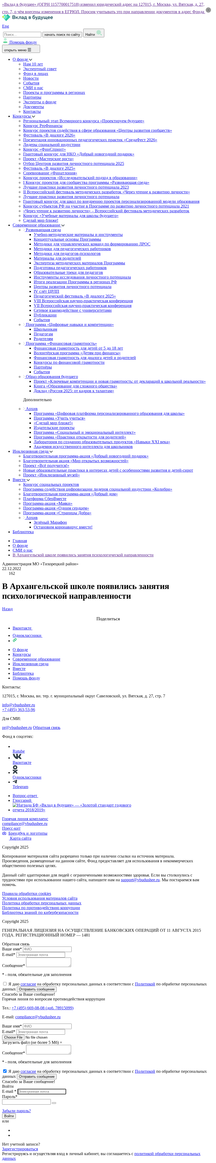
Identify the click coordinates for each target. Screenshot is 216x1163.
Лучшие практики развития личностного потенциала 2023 (76, 187)
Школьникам (45, 329)
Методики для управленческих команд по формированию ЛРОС (92, 244)
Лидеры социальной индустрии (51, 144)
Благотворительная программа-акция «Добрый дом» (70, 494)
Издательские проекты (54, 427)
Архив (31, 408)
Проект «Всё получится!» (46, 465)
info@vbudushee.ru (18, 705)
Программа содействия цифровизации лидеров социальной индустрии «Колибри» (97, 489)
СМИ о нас (33, 87)
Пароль (9, 1096)
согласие (28, 984)
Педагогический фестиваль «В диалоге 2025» (75, 296)
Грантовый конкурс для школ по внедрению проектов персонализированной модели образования (111, 201)
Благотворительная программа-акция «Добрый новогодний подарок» (86, 456)
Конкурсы (22, 116)
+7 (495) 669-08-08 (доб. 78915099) (42, 1008)
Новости (31, 78)
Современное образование (37, 225)
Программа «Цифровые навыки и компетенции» (69, 324)
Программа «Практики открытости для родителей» (80, 437)
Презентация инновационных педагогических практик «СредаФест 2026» (90, 140)
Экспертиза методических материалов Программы (79, 263)
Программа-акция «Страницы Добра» (57, 513)
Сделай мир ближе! (40, 220)
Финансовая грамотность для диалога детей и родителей (85, 357)
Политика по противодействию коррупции (41, 907)
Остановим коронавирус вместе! (63, 527)
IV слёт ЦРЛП (46, 291)
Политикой (145, 984)
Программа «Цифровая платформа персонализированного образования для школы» (109, 413)
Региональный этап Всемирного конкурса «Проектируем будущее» (83, 121)
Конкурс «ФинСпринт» (44, 149)
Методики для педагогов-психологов (67, 253)
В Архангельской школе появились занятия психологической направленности (83, 555)
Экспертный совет (40, 69)
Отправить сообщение (37, 989)
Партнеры (32, 97)
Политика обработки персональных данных (41, 903)
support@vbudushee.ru (140, 880)
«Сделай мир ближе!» (53, 423)
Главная (20, 540)
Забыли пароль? (16, 1111)
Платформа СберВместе (44, 498)
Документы (33, 106)
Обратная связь (46, 727)
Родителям (43, 338)
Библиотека (23, 532)
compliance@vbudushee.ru (24, 823)
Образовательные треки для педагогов (68, 272)
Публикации (45, 315)
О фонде (21, 59)
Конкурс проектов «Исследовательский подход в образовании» (80, 177)
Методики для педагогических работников (72, 248)
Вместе (20, 479)
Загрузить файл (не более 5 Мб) (30, 1042)
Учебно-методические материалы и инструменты (78, 234)
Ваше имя (12, 949)
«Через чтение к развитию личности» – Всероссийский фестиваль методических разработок (106, 211)
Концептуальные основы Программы (67, 239)
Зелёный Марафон (50, 522)
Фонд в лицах (35, 73)
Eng (5, 26)
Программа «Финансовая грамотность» (61, 343)
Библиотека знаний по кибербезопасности (40, 912)
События (31, 83)
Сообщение (13, 965)
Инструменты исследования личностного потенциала (82, 277)
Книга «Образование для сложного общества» (75, 386)
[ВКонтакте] (16, 1130)
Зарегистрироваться (20, 1149)
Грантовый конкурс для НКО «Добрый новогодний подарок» (78, 154)
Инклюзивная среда (31, 451)
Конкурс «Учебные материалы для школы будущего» (71, 215)
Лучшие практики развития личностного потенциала (71, 196)
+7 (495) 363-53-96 (18, 709)
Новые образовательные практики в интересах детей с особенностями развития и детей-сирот (108, 470)
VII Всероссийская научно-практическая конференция (82, 305)
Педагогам (43, 334)
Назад (7, 609)
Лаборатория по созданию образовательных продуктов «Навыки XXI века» (102, 442)
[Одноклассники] (16, 1135)
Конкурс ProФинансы (42, 125)
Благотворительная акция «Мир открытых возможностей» (76, 461)
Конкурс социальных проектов (51, 484)
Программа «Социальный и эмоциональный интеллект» (85, 432)
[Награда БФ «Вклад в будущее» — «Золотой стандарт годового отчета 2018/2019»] (73, 810)
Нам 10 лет (33, 64)
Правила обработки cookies (26, 893)
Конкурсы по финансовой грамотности (69, 362)
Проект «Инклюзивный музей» (51, 475)
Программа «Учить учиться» (59, 418)
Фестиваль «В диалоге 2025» (49, 168)
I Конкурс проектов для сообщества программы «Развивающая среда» (86, 182)
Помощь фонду (23, 42)
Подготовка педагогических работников (70, 267)
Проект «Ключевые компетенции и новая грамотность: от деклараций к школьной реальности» (120, 381)
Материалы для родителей (57, 258)
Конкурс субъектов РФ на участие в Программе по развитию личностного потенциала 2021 (106, 206)
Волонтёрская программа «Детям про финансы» (77, 353)
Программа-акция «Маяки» (47, 503)
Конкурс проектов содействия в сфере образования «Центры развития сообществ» (97, 130)
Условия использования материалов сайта (39, 898)
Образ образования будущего (51, 376)
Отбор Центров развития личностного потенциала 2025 (73, 163)
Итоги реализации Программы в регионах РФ (75, 282)
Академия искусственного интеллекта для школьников (83, 446)
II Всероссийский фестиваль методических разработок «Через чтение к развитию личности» (106, 192)
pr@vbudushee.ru (17, 727)
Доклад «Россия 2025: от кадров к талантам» (74, 391)
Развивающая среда (43, 230)
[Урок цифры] (108, 613)
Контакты (32, 111)
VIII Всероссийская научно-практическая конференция (83, 301)
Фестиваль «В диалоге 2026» (49, 135)
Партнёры (43, 367)
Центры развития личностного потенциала (72, 286)
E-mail (8, 954)
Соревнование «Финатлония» (50, 173)
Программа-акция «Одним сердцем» (56, 508)
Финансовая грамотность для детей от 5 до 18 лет (78, 348)
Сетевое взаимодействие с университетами (73, 310)
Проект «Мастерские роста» (48, 159)
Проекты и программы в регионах (54, 92)
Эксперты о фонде (39, 102)
